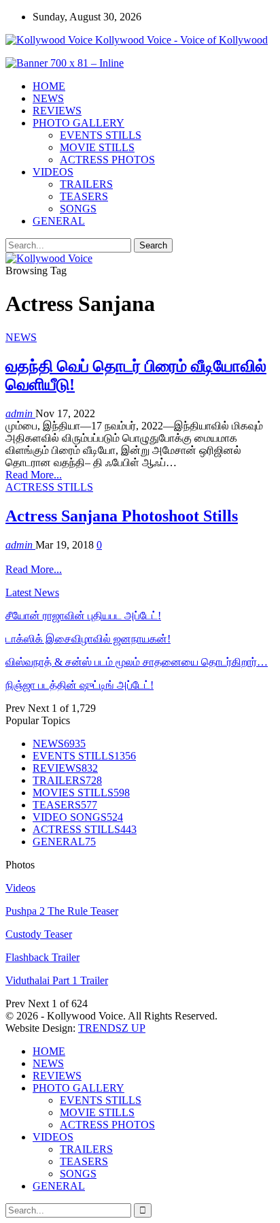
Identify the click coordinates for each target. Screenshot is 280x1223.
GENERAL (59, 221)
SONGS (78, 208)
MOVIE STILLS (97, 147)
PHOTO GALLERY (78, 123)
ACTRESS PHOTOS (107, 159)
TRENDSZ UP (111, 1028)
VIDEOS (53, 172)
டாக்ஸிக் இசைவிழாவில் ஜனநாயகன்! (88, 639)
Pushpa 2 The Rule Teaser (61, 911)
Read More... (33, 474)
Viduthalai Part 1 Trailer (56, 980)
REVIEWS (57, 110)
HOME (49, 86)
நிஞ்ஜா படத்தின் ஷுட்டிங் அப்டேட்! (79, 685)
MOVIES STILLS (81, 792)
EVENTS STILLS (100, 135)
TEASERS (84, 196)
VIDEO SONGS (78, 817)
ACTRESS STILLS (49, 487)
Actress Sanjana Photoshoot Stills (121, 516)
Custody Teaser (38, 934)
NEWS (48, 98)
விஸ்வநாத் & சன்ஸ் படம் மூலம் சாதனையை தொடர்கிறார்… (136, 662)
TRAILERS (86, 184)
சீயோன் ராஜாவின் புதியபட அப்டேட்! (83, 615)
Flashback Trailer (42, 957)
